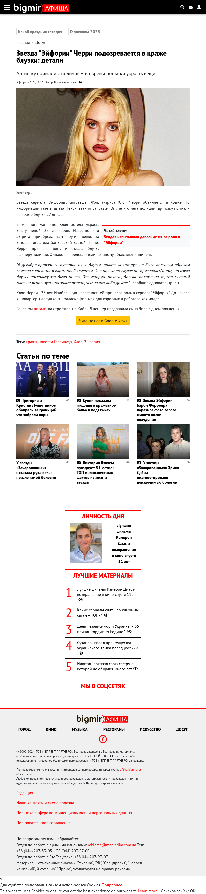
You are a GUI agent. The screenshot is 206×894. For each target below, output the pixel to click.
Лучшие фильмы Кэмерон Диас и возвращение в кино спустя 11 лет (107, 592)
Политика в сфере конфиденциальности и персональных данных (74, 812)
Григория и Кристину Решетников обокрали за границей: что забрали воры (37, 407)
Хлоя (78, 341)
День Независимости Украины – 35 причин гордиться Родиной (108, 629)
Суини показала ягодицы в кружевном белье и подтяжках (97, 405)
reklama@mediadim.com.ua (112, 844)
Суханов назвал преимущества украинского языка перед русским (107, 645)
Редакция (24, 792)
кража (31, 341)
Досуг (40, 42)
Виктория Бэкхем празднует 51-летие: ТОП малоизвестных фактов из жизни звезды (95, 472)
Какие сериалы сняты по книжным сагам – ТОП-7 (108, 612)
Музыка (80, 729)
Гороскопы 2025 (85, 31)
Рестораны (114, 729)
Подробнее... (113, 884)
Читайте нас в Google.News (103, 320)
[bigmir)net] (28, 7)
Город (24, 729)
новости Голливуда (55, 341)
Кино (51, 729)
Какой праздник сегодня (40, 31)
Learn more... (149, 890)
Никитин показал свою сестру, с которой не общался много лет (105, 666)
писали (40, 308)
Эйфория (92, 341)
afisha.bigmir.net (130, 769)
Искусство (150, 729)
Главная (23, 42)
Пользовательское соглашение (43, 822)
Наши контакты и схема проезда (45, 802)
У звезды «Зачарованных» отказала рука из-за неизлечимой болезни (36, 470)
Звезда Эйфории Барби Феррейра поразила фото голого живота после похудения (156, 410)
